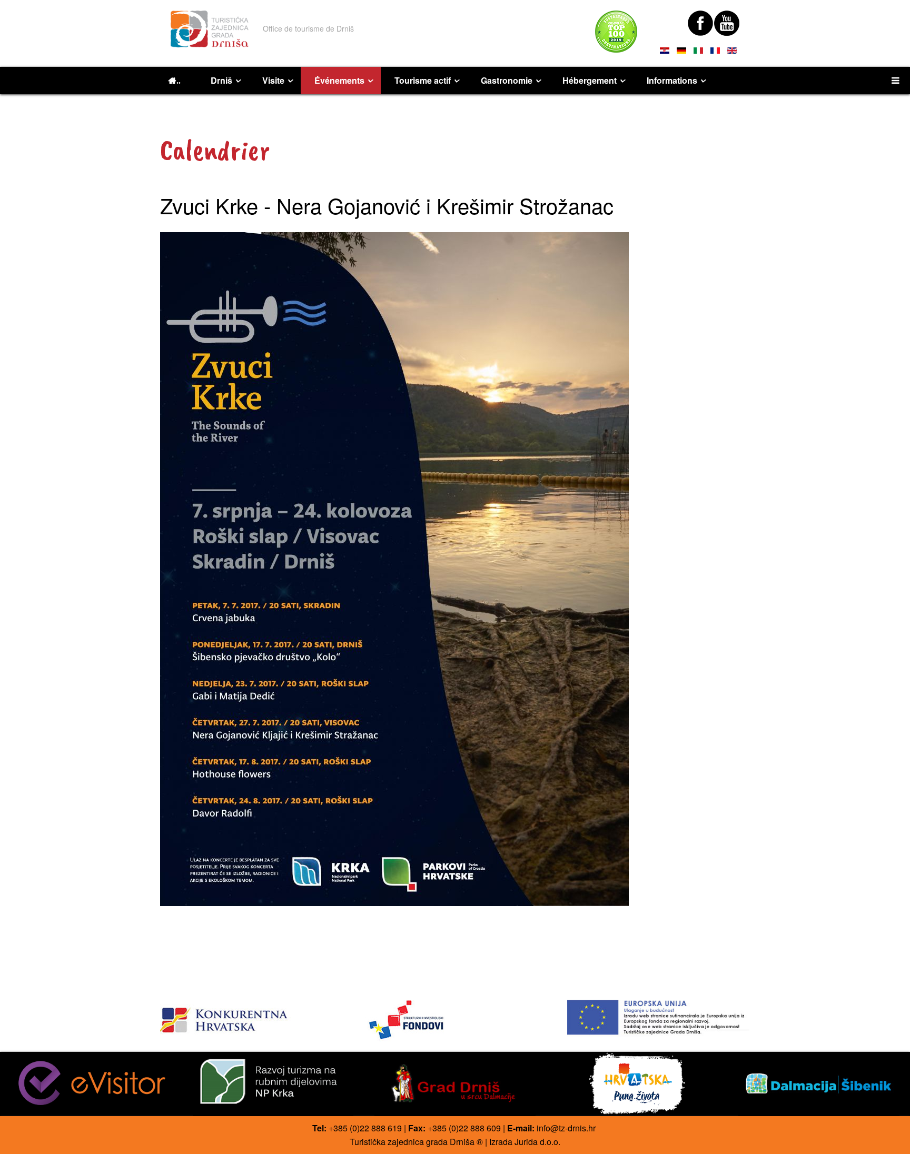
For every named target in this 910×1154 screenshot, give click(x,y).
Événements (339, 80)
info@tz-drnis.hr (566, 1128)
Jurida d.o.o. (537, 1142)
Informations (672, 80)
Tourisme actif (422, 80)
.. (178, 80)
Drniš (221, 80)
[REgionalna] (251, 1017)
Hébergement (589, 80)
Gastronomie (506, 80)
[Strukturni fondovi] (455, 1020)
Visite (273, 80)
